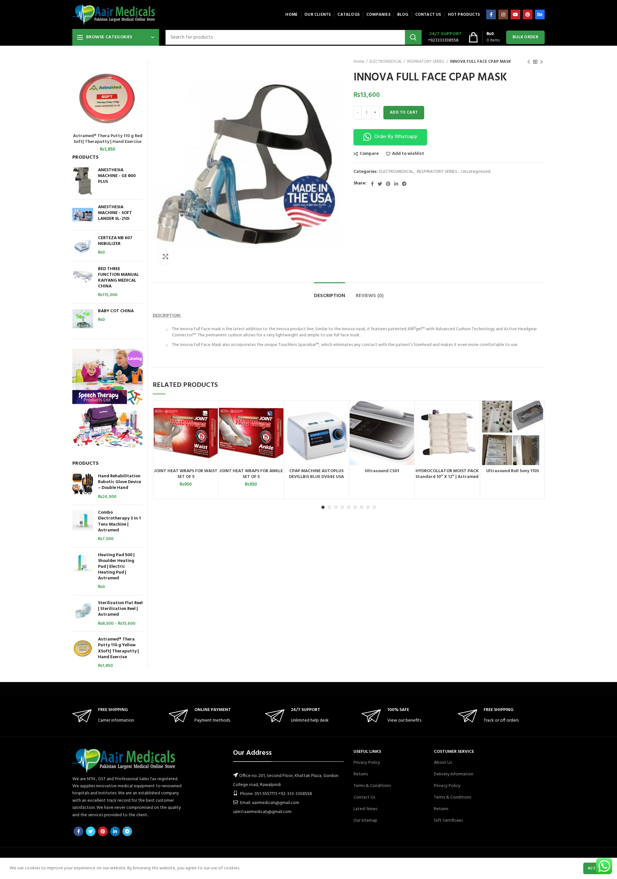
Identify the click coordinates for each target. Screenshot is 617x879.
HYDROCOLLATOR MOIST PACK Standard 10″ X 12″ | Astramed (447, 474)
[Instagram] (503, 14)
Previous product (528, 62)
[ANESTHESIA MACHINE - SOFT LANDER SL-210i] (82, 214)
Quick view (213, 425)
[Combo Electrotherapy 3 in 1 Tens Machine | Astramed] (82, 526)
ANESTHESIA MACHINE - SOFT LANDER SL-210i (115, 213)
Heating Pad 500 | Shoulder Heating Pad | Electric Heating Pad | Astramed (116, 567)
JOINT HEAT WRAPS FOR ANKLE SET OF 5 (251, 474)
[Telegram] (404, 184)
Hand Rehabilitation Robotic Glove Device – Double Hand (119, 482)
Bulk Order (525, 37)
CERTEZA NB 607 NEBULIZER (115, 241)
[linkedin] (396, 184)
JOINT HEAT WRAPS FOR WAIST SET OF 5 (186, 474)
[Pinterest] (527, 14)
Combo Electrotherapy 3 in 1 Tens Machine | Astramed (119, 521)
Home (358, 62)
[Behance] (540, 14)
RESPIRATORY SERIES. (426, 62)
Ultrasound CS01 (382, 471)
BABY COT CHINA (116, 311)
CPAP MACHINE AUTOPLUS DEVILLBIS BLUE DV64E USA (316, 474)
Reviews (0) (370, 296)
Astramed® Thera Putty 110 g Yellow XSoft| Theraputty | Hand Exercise (118, 648)
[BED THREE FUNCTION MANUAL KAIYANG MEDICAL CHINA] (82, 282)
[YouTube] (515, 14)
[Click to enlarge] (165, 256)
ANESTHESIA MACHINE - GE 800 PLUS (117, 176)
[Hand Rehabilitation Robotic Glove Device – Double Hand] (82, 486)
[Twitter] (380, 184)
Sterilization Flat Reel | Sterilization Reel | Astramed (120, 609)
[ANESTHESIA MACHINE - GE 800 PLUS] (82, 180)
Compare (369, 154)
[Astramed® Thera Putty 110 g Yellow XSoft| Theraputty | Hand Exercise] (82, 653)
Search (413, 37)
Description (329, 296)
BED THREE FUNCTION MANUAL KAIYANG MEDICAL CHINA (118, 278)
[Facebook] (491, 14)
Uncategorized (475, 172)
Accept (595, 868)
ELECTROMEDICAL (386, 62)
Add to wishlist (408, 154)
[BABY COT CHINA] (82, 318)
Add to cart (404, 112)
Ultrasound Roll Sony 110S (512, 471)
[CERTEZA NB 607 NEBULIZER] (82, 245)
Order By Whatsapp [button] (395, 137)
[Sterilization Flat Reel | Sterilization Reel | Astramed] (82, 613)
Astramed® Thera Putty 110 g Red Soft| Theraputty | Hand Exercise (107, 139)
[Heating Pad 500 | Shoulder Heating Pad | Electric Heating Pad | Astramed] (82, 571)
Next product (541, 62)
